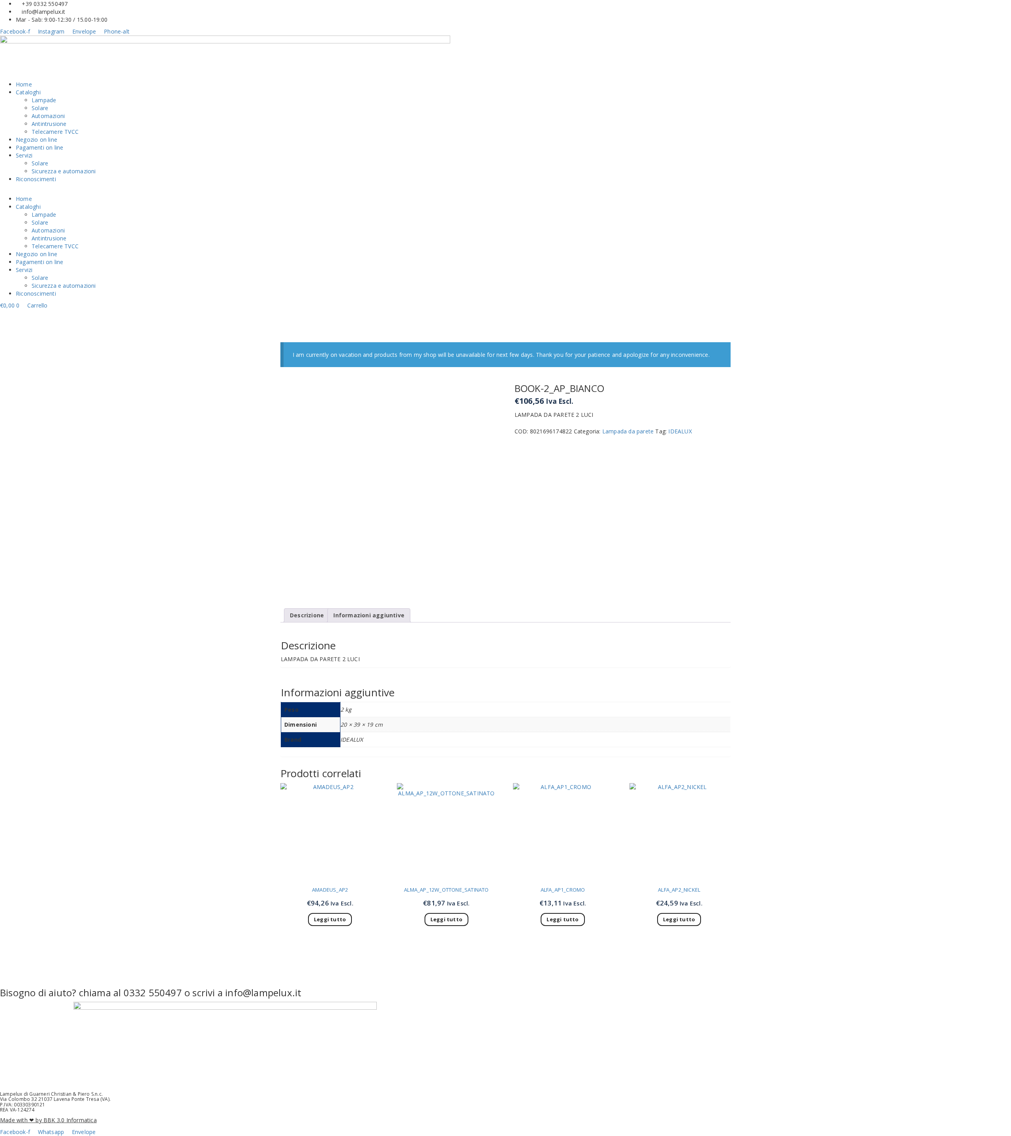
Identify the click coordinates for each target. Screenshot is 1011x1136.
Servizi (24, 155)
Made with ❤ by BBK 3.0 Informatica (48, 1120)
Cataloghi (28, 92)
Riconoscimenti (36, 179)
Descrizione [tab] (307, 615)
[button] (505, 191)
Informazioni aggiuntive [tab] (368, 615)
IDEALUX (680, 431)
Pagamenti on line (39, 147)
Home (24, 84)
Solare (40, 108)
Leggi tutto (330, 919)
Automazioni (48, 116)
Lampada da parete (628, 431)
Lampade (44, 100)
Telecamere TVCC (55, 131)
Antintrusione (49, 123)
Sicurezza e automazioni (64, 171)
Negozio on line (36, 139)
